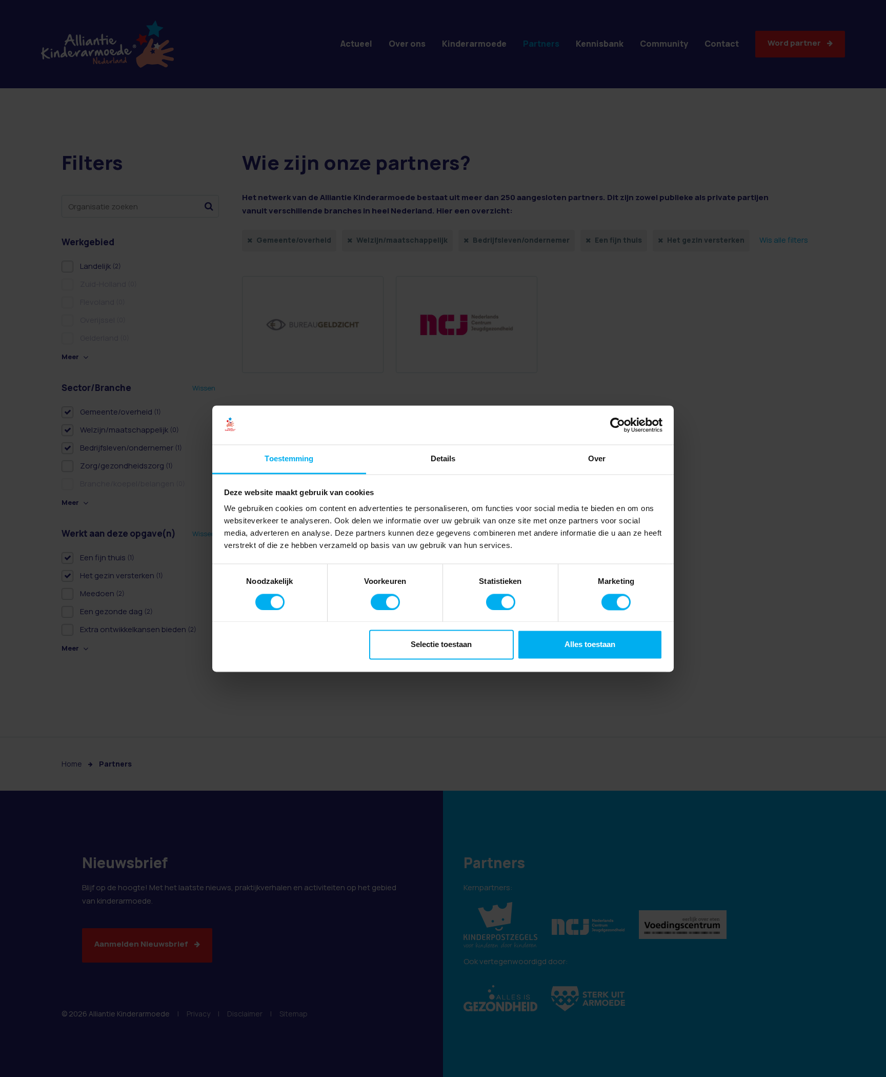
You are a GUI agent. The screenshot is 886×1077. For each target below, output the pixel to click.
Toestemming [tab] (289, 459)
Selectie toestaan (441, 644)
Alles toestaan (590, 644)
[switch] (385, 602)
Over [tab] (597, 459)
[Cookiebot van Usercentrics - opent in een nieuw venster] (617, 425)
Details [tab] (443, 459)
